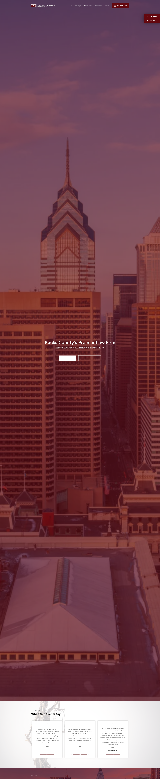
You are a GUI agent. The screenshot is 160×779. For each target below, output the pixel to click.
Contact (107, 6)
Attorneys (78, 6)
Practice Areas (88, 6)
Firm (71, 6)
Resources (98, 6)
